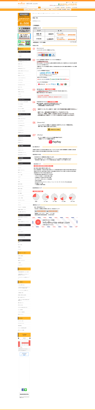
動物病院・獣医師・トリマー (22, 209)
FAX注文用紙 (75, 7)
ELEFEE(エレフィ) (20, 140)
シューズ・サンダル (20, 195)
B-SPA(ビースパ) (20, 142)
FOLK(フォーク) (20, 66)
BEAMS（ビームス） (21, 89)
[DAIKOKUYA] (24, 395)
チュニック (19, 167)
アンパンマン (20, 227)
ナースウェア (20, 165)
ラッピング (19, 249)
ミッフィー (19, 229)
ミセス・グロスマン (20, 231)
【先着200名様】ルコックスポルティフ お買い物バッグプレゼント (23, 274)
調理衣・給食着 (20, 188)
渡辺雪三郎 (19, 219)
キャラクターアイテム (21, 323)
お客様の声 (69, 7)
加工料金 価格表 (20, 255)
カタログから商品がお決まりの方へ (23, 307)
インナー (19, 202)
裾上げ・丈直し (20, 244)
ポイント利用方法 (20, 309)
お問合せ (63, 7)
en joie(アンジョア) (20, 150)
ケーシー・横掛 (20, 174)
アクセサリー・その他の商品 (22, 207)
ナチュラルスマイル (20, 130)
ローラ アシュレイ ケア (21, 123)
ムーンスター (20, 96)
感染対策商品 (20, 325)
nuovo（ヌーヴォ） (20, 147)
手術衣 (19, 181)
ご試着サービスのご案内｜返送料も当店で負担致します (23, 300)
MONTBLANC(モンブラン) (21, 68)
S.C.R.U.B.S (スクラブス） (21, 84)
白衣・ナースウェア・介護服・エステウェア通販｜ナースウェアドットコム (41, 13)
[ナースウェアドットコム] (28, 4)
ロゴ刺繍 (19, 262)
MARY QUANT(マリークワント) (22, 154)
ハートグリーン (53, 13)
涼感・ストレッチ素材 (21, 330)
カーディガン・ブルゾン (21, 200)
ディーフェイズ (20, 82)
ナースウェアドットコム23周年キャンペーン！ (23, 277)
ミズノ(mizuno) (20, 106)
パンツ (19, 179)
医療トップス (20, 172)
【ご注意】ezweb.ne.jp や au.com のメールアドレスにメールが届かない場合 (24, 287)
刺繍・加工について (20, 302)
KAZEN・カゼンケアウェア (21, 118)
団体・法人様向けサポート (21, 297)
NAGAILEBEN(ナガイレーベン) (22, 61)
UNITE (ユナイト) (20, 73)
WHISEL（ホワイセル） (21, 91)
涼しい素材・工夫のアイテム (22, 211)
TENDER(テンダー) (20, 132)
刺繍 (18, 242)
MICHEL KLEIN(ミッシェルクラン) (22, 217)
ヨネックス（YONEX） (21, 108)
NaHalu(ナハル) (20, 116)
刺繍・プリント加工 (22, 252)
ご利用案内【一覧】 (20, 292)
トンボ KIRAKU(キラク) (21, 125)
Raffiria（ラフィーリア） (21, 75)
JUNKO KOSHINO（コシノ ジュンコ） (23, 221)
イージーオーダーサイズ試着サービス (23, 290)
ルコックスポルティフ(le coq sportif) (23, 101)
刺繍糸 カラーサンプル (21, 260)
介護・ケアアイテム (20, 186)
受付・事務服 (20, 193)
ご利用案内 (57, 7)
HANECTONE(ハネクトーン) (22, 152)
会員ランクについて (20, 314)
